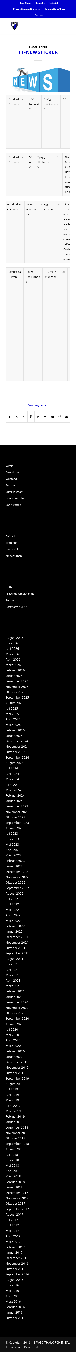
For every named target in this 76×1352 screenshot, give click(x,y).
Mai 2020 (12, 1035)
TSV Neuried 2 (34, 104)
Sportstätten (13, 505)
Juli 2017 (12, 1220)
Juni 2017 (12, 1225)
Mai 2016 (12, 1291)
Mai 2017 (12, 1231)
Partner (39, 15)
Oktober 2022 (15, 882)
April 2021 (13, 980)
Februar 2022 (15, 926)
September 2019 (17, 1078)
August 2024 (15, 763)
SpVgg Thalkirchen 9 (44, 162)
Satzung (10, 485)
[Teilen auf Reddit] (59, 416)
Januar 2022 (14, 931)
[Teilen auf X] (16, 416)
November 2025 (17, 687)
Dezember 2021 (17, 937)
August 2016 (15, 1280)
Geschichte (12, 472)
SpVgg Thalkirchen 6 (33, 277)
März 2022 (13, 921)
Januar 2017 (14, 1252)
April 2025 (13, 719)
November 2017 (17, 1198)
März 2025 (13, 725)
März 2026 (13, 665)
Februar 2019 (15, 1116)
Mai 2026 (12, 654)
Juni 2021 (12, 969)
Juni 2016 (12, 1285)
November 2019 (17, 1067)
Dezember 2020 (17, 1002)
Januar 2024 (14, 801)
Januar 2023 (14, 866)
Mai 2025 (12, 714)
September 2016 (17, 1274)
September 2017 (17, 1209)
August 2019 (15, 1084)
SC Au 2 (30, 162)
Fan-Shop (25, 2)
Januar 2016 (14, 1312)
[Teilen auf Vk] (52, 416)
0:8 (64, 99)
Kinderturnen (14, 556)
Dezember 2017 (17, 1193)
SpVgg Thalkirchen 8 (51, 104)
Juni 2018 (12, 1160)
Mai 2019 (12, 1100)
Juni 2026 (12, 648)
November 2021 (17, 942)
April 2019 (13, 1106)
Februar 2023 (15, 861)
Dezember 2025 (17, 681)
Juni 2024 (12, 774)
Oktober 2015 (15, 1318)
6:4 (63, 272)
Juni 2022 (12, 904)
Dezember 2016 (17, 1258)
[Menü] (64, 26)
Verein (9, 466)
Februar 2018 (15, 1182)
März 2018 (13, 1176)
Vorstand (11, 479)
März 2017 (13, 1242)
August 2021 (15, 959)
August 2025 (15, 703)
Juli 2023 (12, 833)
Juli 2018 (12, 1154)
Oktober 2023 (15, 817)
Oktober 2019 (15, 1073)
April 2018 (13, 1171)
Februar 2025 (15, 730)
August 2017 (15, 1214)
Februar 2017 (15, 1247)
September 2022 (17, 888)
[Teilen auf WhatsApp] (23, 416)
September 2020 (17, 1018)
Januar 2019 (14, 1122)
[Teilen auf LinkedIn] (38, 416)
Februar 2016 (15, 1307)
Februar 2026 (15, 670)
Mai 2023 (12, 844)
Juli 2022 (12, 899)
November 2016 (17, 1263)
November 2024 (17, 746)
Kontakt (40, 2)
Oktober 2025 (15, 692)
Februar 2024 (15, 795)
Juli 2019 (12, 1089)
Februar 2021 (15, 991)
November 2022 (17, 877)
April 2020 (13, 1040)
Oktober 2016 (15, 1269)
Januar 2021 (14, 997)
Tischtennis (38, 46)
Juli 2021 (12, 964)
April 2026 (13, 659)
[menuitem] (25, 3)
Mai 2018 (12, 1165)
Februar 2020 (15, 1051)
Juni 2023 (12, 839)
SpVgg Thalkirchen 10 (47, 209)
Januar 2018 (14, 1187)
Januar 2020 (14, 1057)
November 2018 (17, 1133)
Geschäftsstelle (15, 498)
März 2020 (13, 1046)
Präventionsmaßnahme (26, 8)
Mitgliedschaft (14, 492)
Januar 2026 (14, 676)
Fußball (10, 536)
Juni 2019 (12, 1095)
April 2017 (13, 1236)
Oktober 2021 (15, 948)
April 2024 (13, 785)
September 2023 (17, 823)
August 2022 (15, 893)
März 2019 (13, 1111)
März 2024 (13, 790)
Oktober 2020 (15, 1013)
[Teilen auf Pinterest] (31, 416)
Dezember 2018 (17, 1127)
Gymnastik (12, 549)
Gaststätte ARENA (55, 8)
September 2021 (17, 953)
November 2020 (17, 1008)
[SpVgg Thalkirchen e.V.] (31, 26)
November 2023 (17, 812)
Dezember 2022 (17, 872)
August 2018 (15, 1149)
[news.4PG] (38, 80)
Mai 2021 (12, 975)
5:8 (59, 204)
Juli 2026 (12, 643)
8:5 (58, 157)
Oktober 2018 (15, 1138)
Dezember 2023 (17, 806)
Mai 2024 (12, 779)
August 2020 (15, 1024)
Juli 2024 (12, 768)
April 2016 (13, 1296)
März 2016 (13, 1301)
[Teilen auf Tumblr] (45, 416)
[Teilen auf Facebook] (9, 416)
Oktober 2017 (15, 1203)
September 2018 (17, 1144)
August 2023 (15, 828)
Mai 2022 (12, 910)
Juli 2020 (12, 1029)
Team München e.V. (31, 209)
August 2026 (15, 638)
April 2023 (13, 850)
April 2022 (13, 915)
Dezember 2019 (17, 1062)
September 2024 (17, 757)
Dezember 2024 (17, 741)
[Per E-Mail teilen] (66, 416)
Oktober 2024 (15, 752)
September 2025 (17, 697)
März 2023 (13, 855)
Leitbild (53, 2)
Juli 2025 (12, 708)
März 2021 (13, 986)
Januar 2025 (14, 736)
